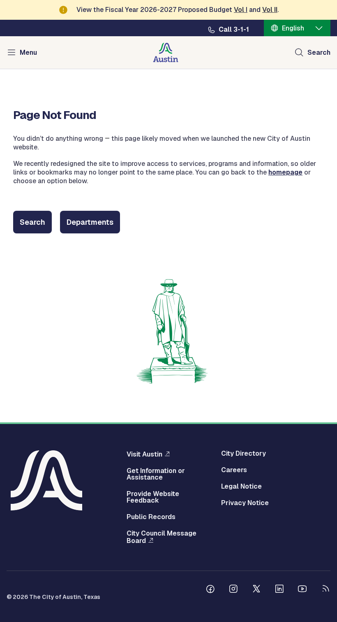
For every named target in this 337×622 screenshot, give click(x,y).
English (293, 28)
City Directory (243, 453)
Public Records (151, 517)
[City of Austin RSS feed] (325, 590)
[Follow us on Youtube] (302, 590)
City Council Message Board (161, 537)
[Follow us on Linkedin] (279, 590)
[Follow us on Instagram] (233, 590)
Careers (234, 470)
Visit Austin (144, 454)
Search (318, 52)
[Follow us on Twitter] (256, 590)
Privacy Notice (245, 503)
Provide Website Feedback (153, 497)
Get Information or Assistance (156, 474)
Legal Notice (241, 486)
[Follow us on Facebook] (210, 590)
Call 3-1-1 (234, 29)
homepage (285, 172)
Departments (90, 222)
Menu (28, 52)
